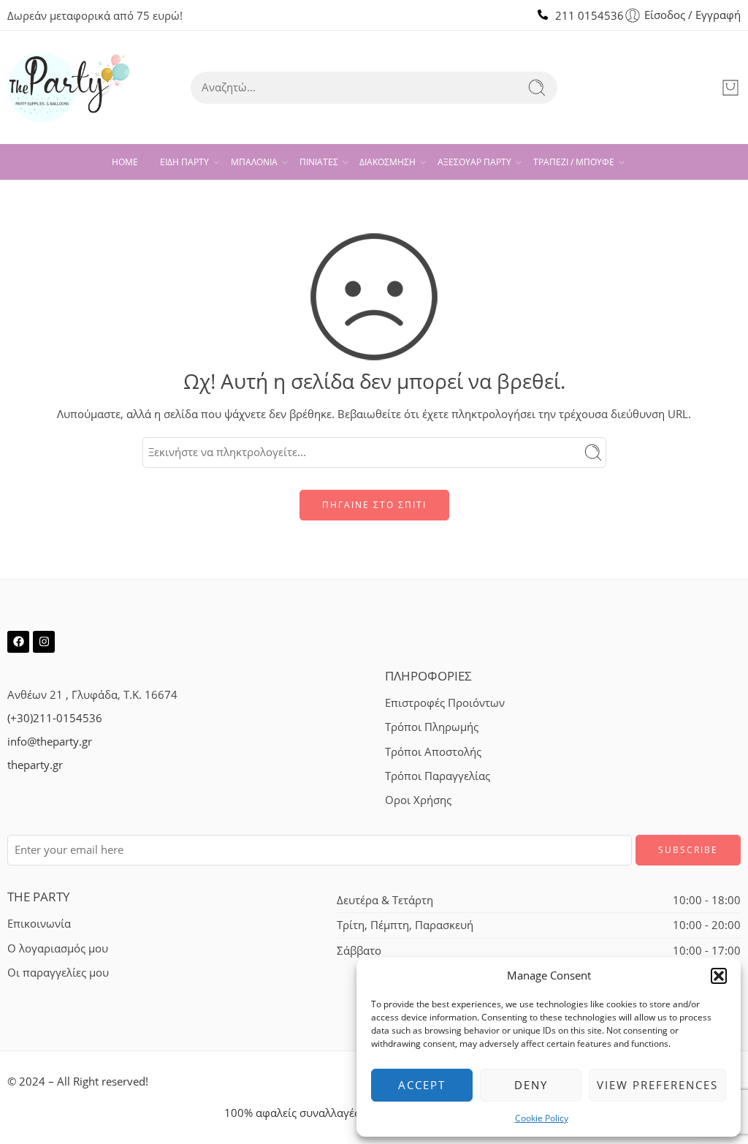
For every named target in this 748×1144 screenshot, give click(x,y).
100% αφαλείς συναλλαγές (291, 1113)
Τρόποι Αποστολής (433, 752)
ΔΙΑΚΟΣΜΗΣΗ (387, 161)
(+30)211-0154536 (54, 718)
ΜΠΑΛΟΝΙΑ (254, 161)
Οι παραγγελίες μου (58, 973)
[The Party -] (68, 87)
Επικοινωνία (39, 924)
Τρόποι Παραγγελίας (437, 776)
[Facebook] (18, 642)
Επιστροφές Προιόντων (445, 703)
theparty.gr (35, 765)
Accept (422, 1084)
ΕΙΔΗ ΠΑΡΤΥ (184, 161)
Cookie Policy (541, 1118)
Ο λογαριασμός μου (57, 948)
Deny (531, 1084)
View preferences (657, 1084)
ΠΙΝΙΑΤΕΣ (318, 161)
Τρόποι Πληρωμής (431, 727)
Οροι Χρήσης (418, 800)
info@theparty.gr (49, 742)
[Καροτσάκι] (730, 87)
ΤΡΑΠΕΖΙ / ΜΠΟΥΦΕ (573, 161)
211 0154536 (589, 16)
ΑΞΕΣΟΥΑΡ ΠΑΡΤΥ (474, 161)
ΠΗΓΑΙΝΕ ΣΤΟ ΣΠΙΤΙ (374, 505)
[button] (718, 976)
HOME (125, 161)
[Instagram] (44, 642)
